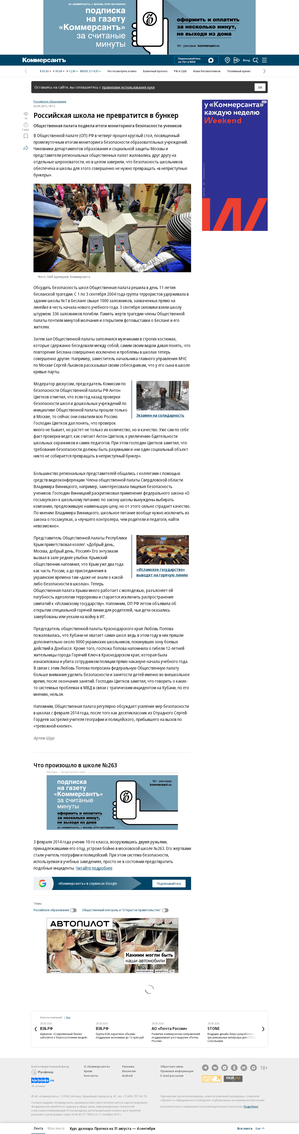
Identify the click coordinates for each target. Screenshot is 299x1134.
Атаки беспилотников (206, 71)
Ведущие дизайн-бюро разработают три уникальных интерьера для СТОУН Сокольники (232, 1037)
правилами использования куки (128, 87)
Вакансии (129, 1071)
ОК (260, 87)
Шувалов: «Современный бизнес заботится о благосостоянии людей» (63, 1035)
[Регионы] (227, 60)
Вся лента (244, 1128)
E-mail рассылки (171, 1076)
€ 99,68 (57, 71)
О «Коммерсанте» (97, 1066)
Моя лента (55, 1128)
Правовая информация (176, 1071)
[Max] (253, 1067)
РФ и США (180, 71)
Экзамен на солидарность (160, 415)
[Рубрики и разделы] (264, 60)
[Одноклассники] (234, 1067)
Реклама (128, 1066)
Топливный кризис (239, 71)
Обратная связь (171, 1066)
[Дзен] (224, 1067)
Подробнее (251, 1106)
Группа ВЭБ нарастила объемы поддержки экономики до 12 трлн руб (120, 1035)
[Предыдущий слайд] (35, 1029)
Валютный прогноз (155, 71)
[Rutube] (244, 1067)
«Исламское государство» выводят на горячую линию (162, 572)
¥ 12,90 (71, 71)
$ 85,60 (44, 71)
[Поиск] (255, 60)
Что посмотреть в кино (122, 71)
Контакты (91, 1076)
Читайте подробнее (94, 868)
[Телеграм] (205, 1067)
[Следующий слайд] (263, 1029)
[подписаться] (74, 910)
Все (68, 1017)
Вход (246, 60)
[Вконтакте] (215, 1067)
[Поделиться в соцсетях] (25, 147)
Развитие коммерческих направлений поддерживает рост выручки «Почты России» (176, 1037)
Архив (88, 1071)
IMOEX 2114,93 (89, 71)
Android (127, 1076)
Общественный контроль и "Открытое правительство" (121, 910)
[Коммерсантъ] (44, 60)
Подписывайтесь (169, 883)
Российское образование (49, 101)
